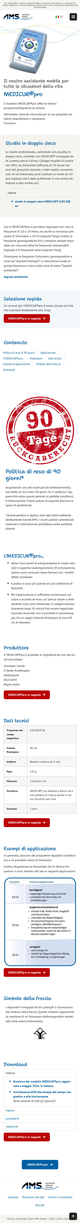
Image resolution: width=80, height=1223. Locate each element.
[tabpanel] (40, 204)
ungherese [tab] (12, 1126)
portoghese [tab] (12, 1118)
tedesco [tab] (10, 1073)
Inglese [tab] (12, 193)
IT (61, 17)
